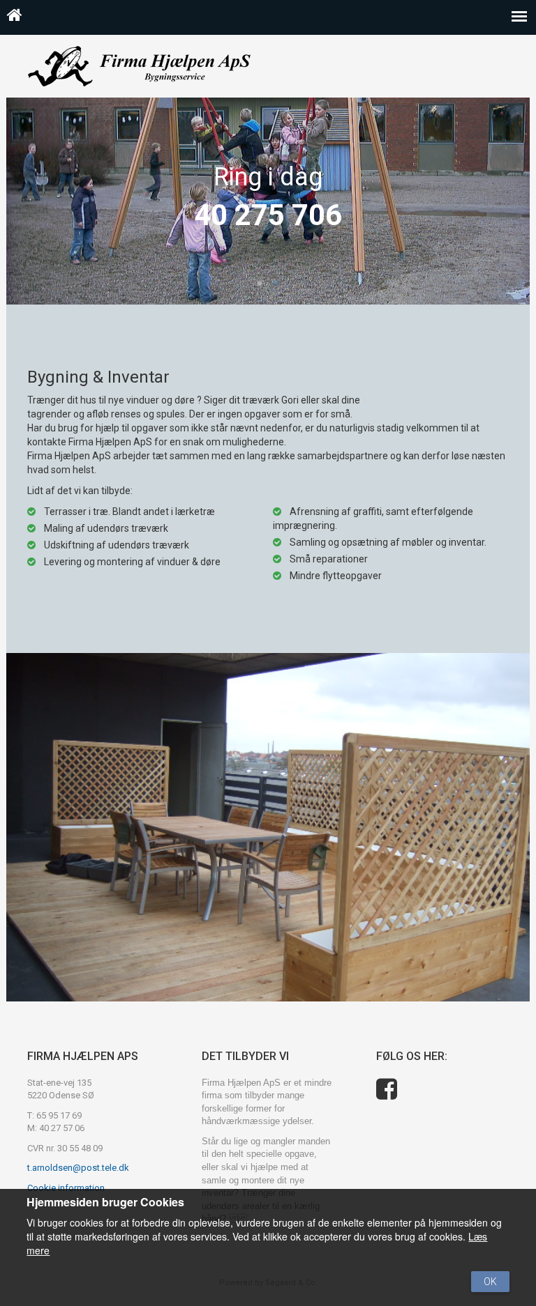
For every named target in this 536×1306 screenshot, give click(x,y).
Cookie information (66, 1188)
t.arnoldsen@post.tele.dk (78, 1167)
